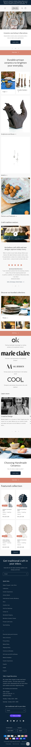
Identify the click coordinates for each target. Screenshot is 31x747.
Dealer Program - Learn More (10, 585)
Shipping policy (24, 743)
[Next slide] (18, 48)
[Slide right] (18, 286)
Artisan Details (6, 595)
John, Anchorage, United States (14, 282)
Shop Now (14, 52)
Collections (5, 588)
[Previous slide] (12, 48)
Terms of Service (7, 637)
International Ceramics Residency (11, 598)
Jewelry (3, 175)
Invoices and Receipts (8, 651)
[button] (5, 8)
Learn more (15, 42)
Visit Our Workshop (7, 608)
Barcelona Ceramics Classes (9, 618)
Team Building (6, 625)
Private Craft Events (7, 621)
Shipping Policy (6, 647)
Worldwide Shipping (8, 615)
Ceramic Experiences (8, 591)
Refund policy (24, 741)
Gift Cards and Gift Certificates (10, 654)
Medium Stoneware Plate (7, 510)
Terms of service (16, 743)
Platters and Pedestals (8, 216)
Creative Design (7, 416)
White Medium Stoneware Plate (6, 541)
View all (15, 552)
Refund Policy (6, 644)
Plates (5, 318)
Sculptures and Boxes (8, 134)
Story (4, 601)
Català (4, 667)
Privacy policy (8, 743)
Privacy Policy (6, 641)
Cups (4, 92)
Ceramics (18, 741)
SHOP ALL (14, 333)
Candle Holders (22, 90)
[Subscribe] (26, 574)
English (4, 671)
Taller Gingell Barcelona (12, 741)
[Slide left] (12, 286)
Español (5, 664)
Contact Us (5, 611)
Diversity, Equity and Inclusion (10, 634)
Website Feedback (7, 657)
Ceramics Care (6, 605)
